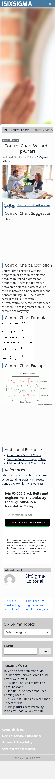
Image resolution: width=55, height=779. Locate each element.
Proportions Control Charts (24, 455)
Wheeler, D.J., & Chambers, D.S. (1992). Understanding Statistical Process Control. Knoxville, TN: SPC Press (26, 479)
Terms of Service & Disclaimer (21, 736)
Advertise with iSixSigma (18, 749)
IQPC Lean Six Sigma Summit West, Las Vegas (36, 605)
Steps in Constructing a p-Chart (26, 459)
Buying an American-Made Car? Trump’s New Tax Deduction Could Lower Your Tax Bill (26, 675)
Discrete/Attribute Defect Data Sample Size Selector (27, 206)
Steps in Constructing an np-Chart (12, 605)
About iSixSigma (13, 729)
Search (8, 646)
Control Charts (20, 130)
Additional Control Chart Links (26, 463)
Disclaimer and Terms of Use (23, 553)
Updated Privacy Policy (17, 742)
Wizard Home (9, 205)
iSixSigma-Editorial (34, 578)
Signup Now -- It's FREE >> (27, 522)
